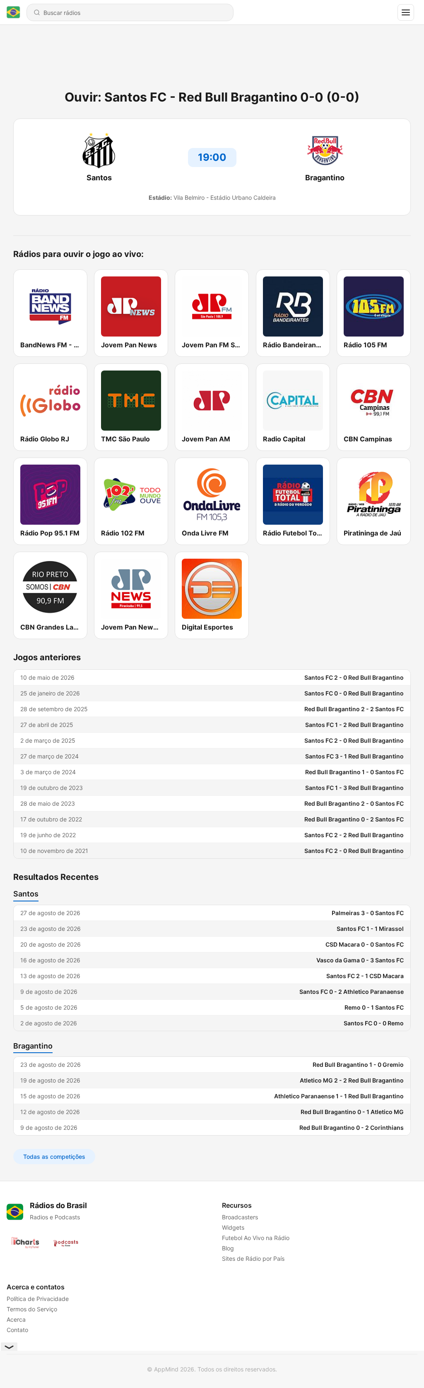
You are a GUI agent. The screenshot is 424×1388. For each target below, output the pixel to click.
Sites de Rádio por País (253, 1258)
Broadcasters (240, 1217)
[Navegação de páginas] (406, 12)
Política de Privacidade (38, 1298)
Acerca (16, 1319)
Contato (17, 1329)
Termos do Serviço (32, 1309)
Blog (228, 1248)
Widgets (233, 1227)
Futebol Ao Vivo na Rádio (255, 1237)
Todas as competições (54, 1156)
